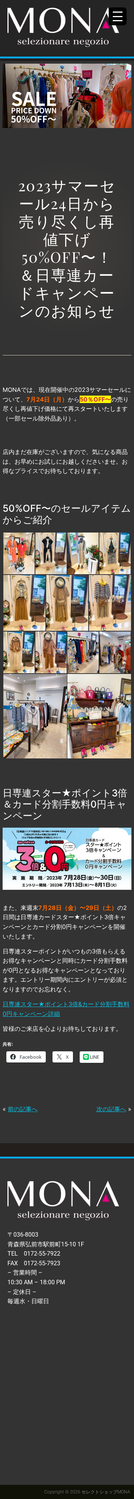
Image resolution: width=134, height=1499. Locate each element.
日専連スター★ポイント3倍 (40, 1004)
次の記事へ (111, 1109)
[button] (19, 553)
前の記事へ (23, 1109)
